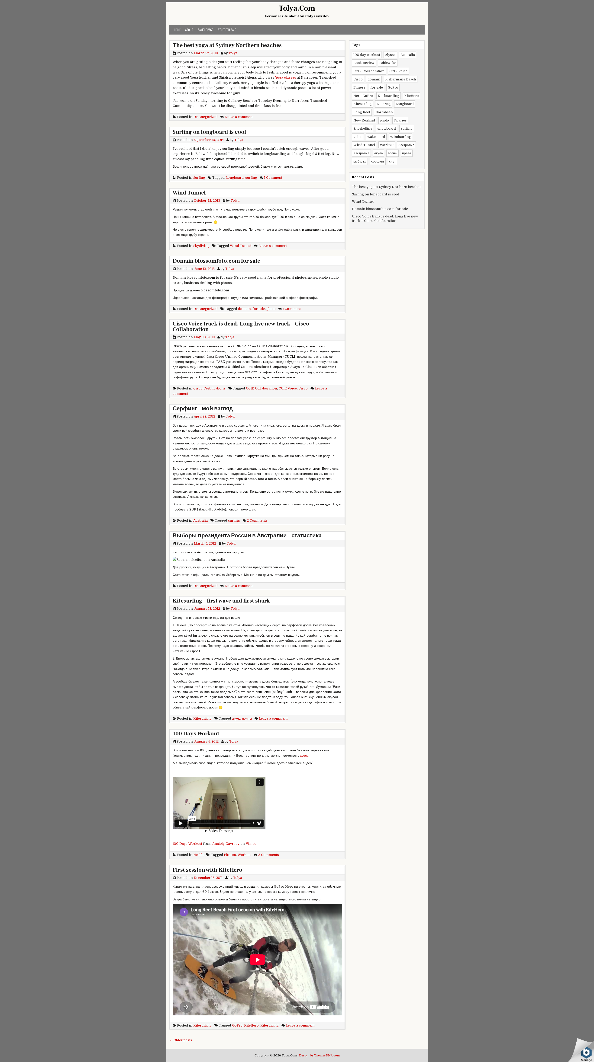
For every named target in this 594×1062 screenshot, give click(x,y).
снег (392, 161)
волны (247, 718)
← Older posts (180, 1040)
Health (198, 855)
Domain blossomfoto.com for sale (216, 261)
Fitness (230, 855)
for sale (258, 309)
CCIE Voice (288, 388)
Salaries (400, 120)
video (357, 137)
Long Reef (361, 112)
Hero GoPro (363, 96)
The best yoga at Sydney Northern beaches (227, 45)
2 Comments (257, 520)
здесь (304, 755)
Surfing (199, 177)
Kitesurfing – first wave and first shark (221, 600)
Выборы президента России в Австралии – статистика (247, 535)
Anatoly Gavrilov (225, 843)
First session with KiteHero (207, 870)
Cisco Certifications (209, 388)
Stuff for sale (227, 29)
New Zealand (364, 120)
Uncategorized (205, 117)
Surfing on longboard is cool (209, 132)
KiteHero (251, 1025)
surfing (251, 177)
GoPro (237, 1025)
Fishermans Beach (400, 79)
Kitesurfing (202, 718)
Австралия (406, 145)
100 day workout (366, 55)
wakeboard (376, 137)
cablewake (387, 63)
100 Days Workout (196, 733)
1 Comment (273, 177)
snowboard (386, 128)
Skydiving (201, 246)
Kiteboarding (388, 96)
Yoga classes (285, 77)
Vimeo (251, 843)
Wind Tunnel (189, 192)
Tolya (233, 53)
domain (244, 309)
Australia (200, 520)
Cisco (303, 388)
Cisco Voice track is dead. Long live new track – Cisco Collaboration (241, 326)
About (189, 29)
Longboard (235, 177)
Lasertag (384, 104)
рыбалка (359, 161)
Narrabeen (384, 112)
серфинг (377, 161)
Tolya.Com (297, 8)
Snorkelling (362, 128)
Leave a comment (239, 117)
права (406, 153)
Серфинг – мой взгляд (203, 408)
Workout (244, 855)
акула (236, 718)
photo (271, 309)
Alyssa (390, 55)
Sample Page (205, 29)
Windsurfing (400, 137)
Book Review (363, 63)
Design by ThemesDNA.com (319, 1055)
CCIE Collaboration (261, 388)
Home (177, 29)
